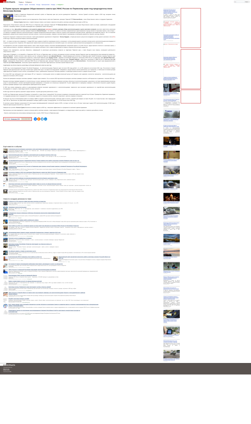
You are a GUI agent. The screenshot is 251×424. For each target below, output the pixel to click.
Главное (21, 4)
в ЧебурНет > (60, 4)
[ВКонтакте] (35, 119)
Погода (38, 4)
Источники (32, 4)
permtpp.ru (7, 21)
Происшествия (46, 4)
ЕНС (114, 36)
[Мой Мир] (45, 119)
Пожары (53, 4)
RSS (10, 371)
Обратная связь (6, 369)
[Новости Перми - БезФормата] (8, 1)
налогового (49, 29)
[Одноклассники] (38, 119)
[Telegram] (42, 119)
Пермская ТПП (15, 119)
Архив (26, 4)
